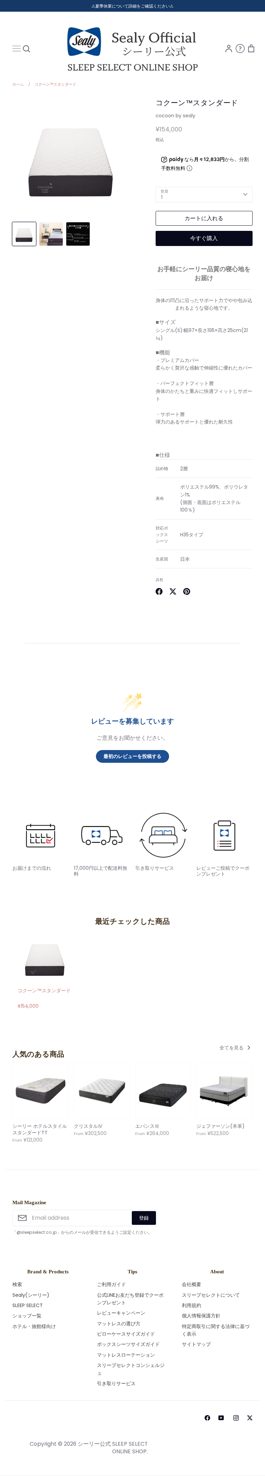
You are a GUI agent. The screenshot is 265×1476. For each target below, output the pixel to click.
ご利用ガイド (111, 1284)
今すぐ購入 (204, 238)
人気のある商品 (38, 1054)
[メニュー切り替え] (16, 48)
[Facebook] (207, 1418)
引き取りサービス (116, 1383)
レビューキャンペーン (121, 1312)
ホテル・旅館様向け (34, 1326)
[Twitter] (250, 1418)
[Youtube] (220, 1418)
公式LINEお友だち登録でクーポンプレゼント (130, 1299)
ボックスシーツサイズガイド (128, 1344)
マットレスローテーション (126, 1354)
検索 (17, 1284)
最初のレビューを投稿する (132, 756)
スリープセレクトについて (211, 1295)
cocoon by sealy (175, 115)
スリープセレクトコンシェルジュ (131, 1369)
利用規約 (191, 1305)
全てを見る (232, 1047)
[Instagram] (236, 1418)
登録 (144, 1218)
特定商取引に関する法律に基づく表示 (215, 1330)
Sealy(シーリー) (30, 1295)
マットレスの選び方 (118, 1323)
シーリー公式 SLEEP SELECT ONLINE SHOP (113, 1447)
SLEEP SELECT (27, 1305)
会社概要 (191, 1284)
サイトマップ (196, 1344)
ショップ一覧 (26, 1315)
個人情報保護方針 (201, 1315)
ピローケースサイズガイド (126, 1333)
